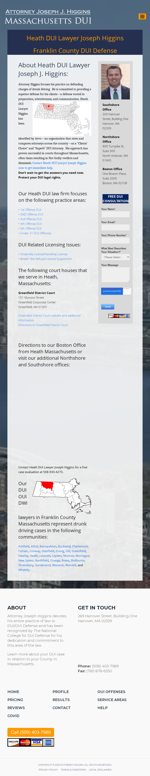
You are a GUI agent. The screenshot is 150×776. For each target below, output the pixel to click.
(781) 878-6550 (99, 671)
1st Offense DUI (30, 210)
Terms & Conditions (73, 769)
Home (13, 692)
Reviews (16, 708)
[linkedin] (28, 677)
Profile (61, 692)
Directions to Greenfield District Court (43, 325)
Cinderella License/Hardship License (43, 254)
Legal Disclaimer (100, 769)
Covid (13, 716)
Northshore (72, 358)
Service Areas (112, 700)
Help (102, 708)
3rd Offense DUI (31, 219)
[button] (142, 16)
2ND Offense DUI (31, 214)
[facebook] (19, 677)
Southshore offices (48, 364)
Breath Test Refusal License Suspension (46, 259)
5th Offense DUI (31, 228)
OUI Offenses (111, 692)
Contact (62, 708)
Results (61, 700)
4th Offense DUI (31, 224)
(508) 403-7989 (105, 666)
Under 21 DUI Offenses (35, 233)
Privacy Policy (48, 769)
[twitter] (9, 677)
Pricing (15, 700)
